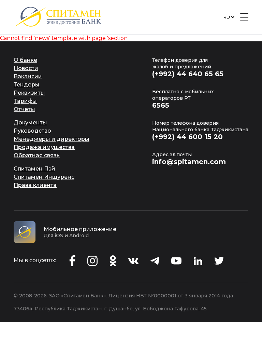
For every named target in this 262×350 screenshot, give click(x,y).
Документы (30, 122)
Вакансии (28, 76)
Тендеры (27, 84)
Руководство (32, 130)
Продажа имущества (44, 147)
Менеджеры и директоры (51, 139)
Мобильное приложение (80, 229)
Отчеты (24, 109)
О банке (25, 60)
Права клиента (35, 185)
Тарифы (25, 101)
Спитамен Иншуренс (44, 177)
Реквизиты (29, 93)
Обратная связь (37, 155)
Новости (26, 68)
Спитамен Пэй (34, 168)
